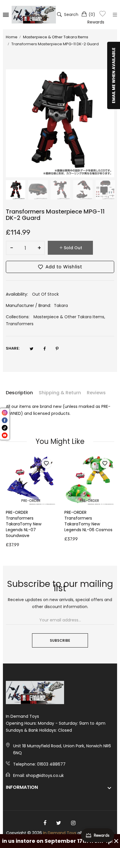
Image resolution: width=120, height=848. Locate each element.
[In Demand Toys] (34, 14)
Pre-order (30, 500)
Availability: (17, 294)
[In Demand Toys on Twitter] (59, 823)
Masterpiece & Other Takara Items (68, 317)
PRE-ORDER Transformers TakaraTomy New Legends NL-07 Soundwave (23, 523)
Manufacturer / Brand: (28, 305)
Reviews (96, 392)
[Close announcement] (116, 841)
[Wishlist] (102, 14)
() (92, 14)
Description (19, 392)
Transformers (19, 324)
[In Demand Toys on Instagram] (73, 823)
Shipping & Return (60, 392)
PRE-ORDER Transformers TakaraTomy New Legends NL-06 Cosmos (88, 521)
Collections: (17, 317)
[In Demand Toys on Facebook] (45, 823)
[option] (15, 190)
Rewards (95, 22)
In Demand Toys (59, 833)
